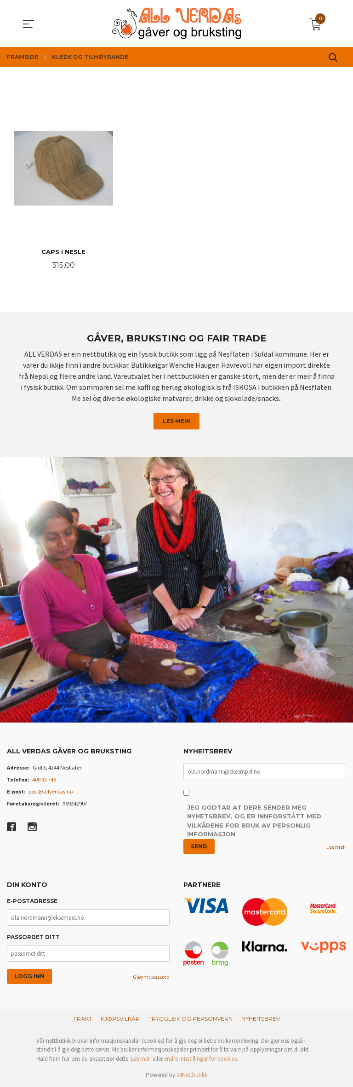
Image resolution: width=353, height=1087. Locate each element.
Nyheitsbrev (260, 1018)
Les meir (176, 420)
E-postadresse (32, 901)
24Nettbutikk (191, 1075)
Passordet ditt (33, 937)
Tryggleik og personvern (190, 1018)
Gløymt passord (151, 976)
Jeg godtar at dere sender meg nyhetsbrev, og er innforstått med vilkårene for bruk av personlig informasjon (254, 821)
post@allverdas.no (50, 791)
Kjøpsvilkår (120, 1018)
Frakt (83, 1018)
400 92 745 (44, 779)
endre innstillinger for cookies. (201, 1059)
